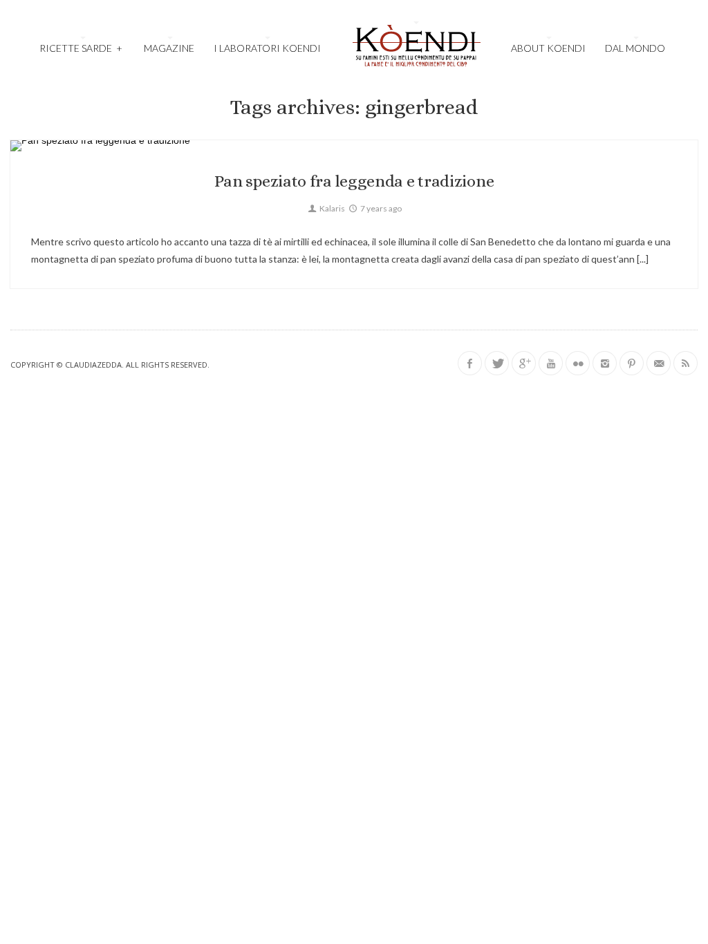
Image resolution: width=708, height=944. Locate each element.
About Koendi (548, 48)
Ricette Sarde (80, 48)
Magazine (169, 48)
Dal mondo (635, 48)
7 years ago (380, 208)
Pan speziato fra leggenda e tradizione (354, 181)
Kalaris (331, 208)
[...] (642, 259)
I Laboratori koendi (267, 48)
